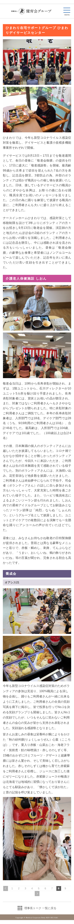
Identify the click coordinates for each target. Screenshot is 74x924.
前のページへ (5, 888)
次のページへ (37, 893)
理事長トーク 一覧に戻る (40, 908)
